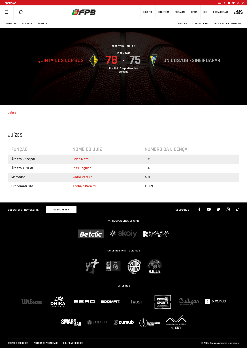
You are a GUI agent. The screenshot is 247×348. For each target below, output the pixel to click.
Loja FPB (147, 12)
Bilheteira (163, 12)
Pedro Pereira (82, 177)
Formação (180, 12)
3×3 (205, 12)
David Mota (81, 159)
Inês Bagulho (82, 168)
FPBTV (194, 12)
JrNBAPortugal (239, 12)
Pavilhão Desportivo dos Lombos (123, 70)
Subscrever (61, 210)
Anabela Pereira (84, 186)
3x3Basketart (220, 12)
